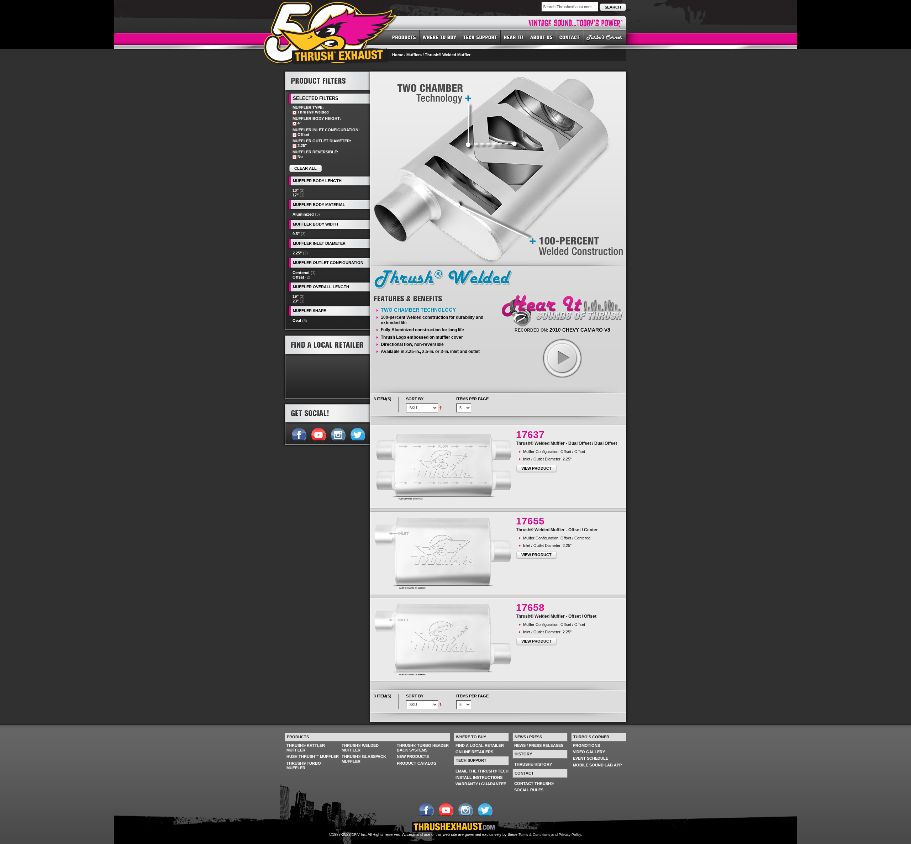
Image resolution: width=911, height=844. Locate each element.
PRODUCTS (404, 37)
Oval (297, 320)
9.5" (296, 234)
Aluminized (303, 214)
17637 (530, 434)
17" (296, 195)
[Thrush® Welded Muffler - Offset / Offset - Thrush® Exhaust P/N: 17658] (445, 639)
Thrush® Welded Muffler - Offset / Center (557, 529)
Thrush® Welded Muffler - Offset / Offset (556, 616)
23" (296, 301)
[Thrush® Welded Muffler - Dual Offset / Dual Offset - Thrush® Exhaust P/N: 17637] (445, 467)
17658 (530, 607)
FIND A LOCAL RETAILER (480, 745)
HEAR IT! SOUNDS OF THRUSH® (514, 37)
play (562, 358)
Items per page (472, 399)
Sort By (414, 399)
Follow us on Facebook (299, 433)
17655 (530, 521)
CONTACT (569, 37)
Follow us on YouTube (318, 433)
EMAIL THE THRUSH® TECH (482, 771)
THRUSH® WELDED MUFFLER (360, 747)
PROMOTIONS (586, 745)
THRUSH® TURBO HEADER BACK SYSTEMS (423, 747)
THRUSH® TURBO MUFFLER (303, 765)
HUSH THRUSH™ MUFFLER (312, 756)
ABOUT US (541, 37)
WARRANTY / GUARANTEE (481, 784)
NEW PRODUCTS (413, 756)
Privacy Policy (570, 835)
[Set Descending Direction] (440, 407)
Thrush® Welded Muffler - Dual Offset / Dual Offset (566, 443)
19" (296, 296)
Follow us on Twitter (357, 433)
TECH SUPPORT (480, 37)
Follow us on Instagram (338, 433)
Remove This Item (294, 113)
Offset (298, 277)
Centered (301, 272)
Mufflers (414, 55)
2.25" (297, 253)
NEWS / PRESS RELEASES (538, 745)
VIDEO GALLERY (589, 752)
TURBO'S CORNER (604, 37)
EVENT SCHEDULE (590, 758)
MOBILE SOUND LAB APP (597, 765)
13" (296, 190)
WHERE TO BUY (440, 37)
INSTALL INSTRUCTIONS (479, 777)
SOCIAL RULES (528, 790)
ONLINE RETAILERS (474, 752)
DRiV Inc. (359, 835)
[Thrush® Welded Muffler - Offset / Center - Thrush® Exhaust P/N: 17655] (445, 553)
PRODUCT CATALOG (417, 763)
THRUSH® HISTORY (533, 764)
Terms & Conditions (534, 835)
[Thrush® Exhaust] (330, 7)
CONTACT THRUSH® (534, 783)
